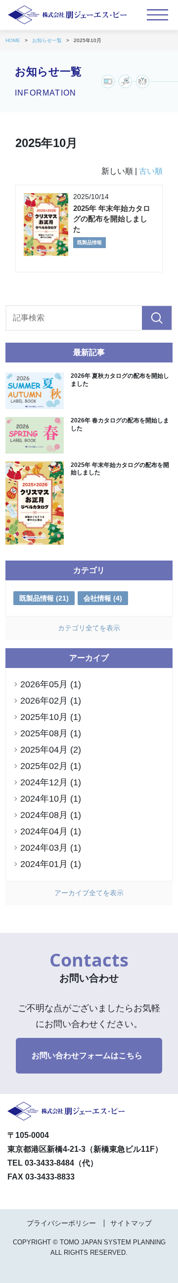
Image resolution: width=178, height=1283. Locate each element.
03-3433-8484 (49, 1163)
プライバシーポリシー (61, 1223)
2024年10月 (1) (50, 799)
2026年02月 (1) (50, 701)
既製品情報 (89, 242)
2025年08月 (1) (50, 733)
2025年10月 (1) (50, 717)
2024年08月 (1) (50, 815)
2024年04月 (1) (50, 831)
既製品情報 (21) (44, 598)
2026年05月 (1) (50, 684)
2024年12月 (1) (50, 782)
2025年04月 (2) (50, 750)
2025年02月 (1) (50, 766)
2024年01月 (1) (50, 864)
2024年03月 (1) (50, 848)
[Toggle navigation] (157, 14)
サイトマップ (131, 1223)
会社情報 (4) (103, 598)
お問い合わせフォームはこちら (87, 1055)
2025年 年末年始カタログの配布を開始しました (111, 218)
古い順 (151, 171)
